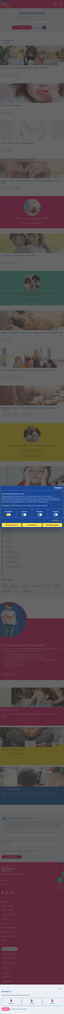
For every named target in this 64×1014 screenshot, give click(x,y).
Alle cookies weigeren (12, 525)
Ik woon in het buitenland (19, 1009)
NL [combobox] (59, 989)
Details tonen (55, 520)
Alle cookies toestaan (52, 525)
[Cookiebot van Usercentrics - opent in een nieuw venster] (55, 488)
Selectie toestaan (32, 525)
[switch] (24, 514)
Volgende (6, 1009)
